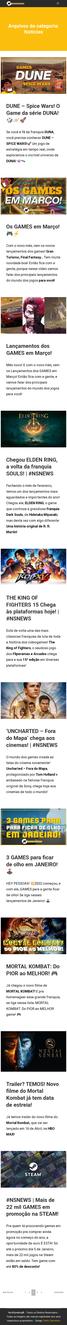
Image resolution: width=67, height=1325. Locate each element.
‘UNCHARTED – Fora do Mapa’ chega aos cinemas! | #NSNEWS (31, 738)
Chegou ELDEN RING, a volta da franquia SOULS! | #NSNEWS (31, 467)
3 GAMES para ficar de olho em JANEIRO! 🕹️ (32, 864)
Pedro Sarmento (51, 1320)
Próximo (59, 1292)
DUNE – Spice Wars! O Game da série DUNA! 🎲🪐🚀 (33, 113)
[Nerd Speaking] (15, 3)
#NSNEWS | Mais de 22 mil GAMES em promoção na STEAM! (32, 1207)
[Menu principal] (58, 3)
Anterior (8, 1292)
